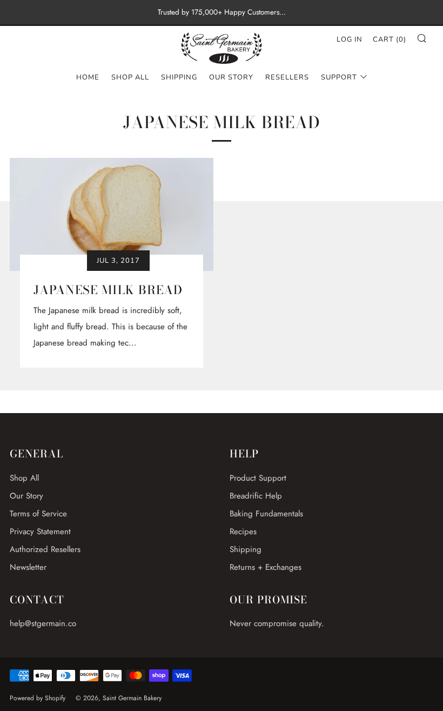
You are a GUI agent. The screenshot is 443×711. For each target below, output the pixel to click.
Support (339, 77)
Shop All (130, 77)
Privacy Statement (40, 531)
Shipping (179, 77)
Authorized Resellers (45, 549)
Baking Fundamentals (266, 514)
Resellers (287, 77)
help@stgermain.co (43, 623)
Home (87, 77)
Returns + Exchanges (265, 567)
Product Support (258, 478)
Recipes (243, 531)
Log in (350, 39)
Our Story (231, 77)
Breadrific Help (256, 496)
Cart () (389, 39)
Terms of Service (38, 514)
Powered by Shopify (37, 698)
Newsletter (28, 567)
